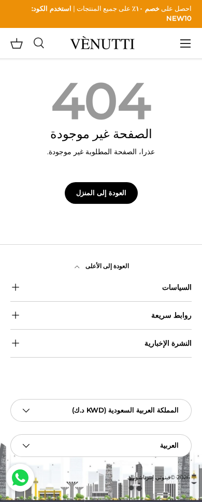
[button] (16, 43)
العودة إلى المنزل (101, 193)
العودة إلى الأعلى (106, 266)
